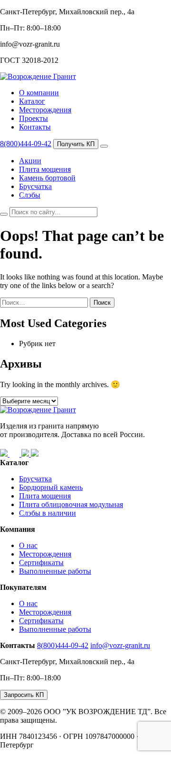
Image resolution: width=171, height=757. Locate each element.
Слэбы (29, 195)
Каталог (32, 101)
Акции (30, 161)
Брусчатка (35, 186)
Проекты (33, 118)
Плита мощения (45, 169)
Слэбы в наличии (47, 513)
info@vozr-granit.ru (120, 645)
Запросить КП (24, 694)
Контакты (35, 127)
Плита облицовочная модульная (71, 504)
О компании (39, 93)
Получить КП (76, 144)
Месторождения (45, 110)
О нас (28, 545)
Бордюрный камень (51, 487)
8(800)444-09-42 (25, 143)
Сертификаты (41, 562)
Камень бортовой (47, 178)
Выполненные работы (55, 571)
